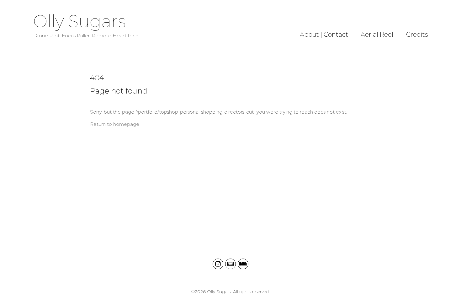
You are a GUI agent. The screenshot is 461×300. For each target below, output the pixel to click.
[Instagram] (218, 264)
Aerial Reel (377, 34)
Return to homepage (114, 124)
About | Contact (324, 34)
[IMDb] (243, 264)
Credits (417, 34)
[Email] (230, 264)
